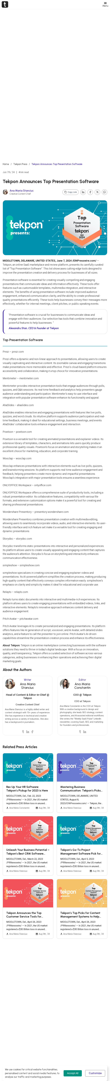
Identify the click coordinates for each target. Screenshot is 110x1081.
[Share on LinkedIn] (83, 192)
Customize (95, 1073)
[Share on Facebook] (90, 192)
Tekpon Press (20, 164)
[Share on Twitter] (97, 192)
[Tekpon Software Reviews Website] (5, 4)
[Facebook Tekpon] (32, 731)
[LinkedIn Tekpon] (27, 731)
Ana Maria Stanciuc (22, 190)
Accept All (72, 1073)
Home (6, 164)
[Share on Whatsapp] (104, 192)
